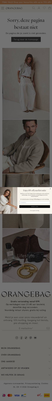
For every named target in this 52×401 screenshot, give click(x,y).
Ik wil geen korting (34, 210)
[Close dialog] (50, 189)
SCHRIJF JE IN (34, 206)
